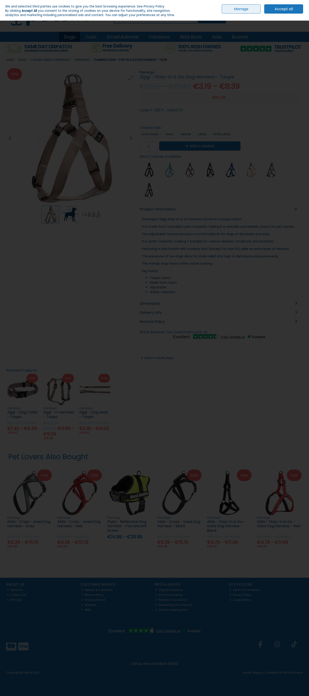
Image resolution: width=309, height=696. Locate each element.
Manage (241, 9)
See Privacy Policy (150, 6)
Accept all (284, 9)
